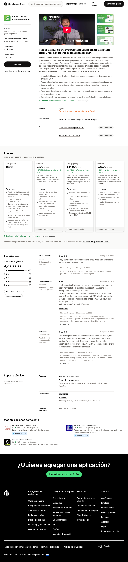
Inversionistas (107, 507)
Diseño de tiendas (36, 520)
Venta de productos (37, 510)
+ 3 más (105, 41)
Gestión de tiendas (37, 529)
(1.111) (10, 49)
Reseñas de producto (62, 507)
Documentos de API (86, 506)
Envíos (56, 529)
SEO (54, 524)
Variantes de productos (69, 135)
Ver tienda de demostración (17, 71)
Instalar (17, 64)
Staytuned (8, 57)
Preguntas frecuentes (68, 380)
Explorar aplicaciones (76, 4)
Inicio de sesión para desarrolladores (21, 547)
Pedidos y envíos (36, 515)
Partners (105, 517)
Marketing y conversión (39, 524)
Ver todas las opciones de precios (96, 242)
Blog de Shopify (84, 515)
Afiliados (105, 522)
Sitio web (63, 397)
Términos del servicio (50, 547)
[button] (33, 430)
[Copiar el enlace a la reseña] (53, 256)
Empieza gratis (114, 4)
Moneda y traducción (62, 534)
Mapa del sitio (10, 554)
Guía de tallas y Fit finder (22, 440)
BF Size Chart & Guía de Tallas (24, 425)
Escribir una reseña (14, 291)
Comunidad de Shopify (87, 510)
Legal (103, 526)
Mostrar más (63, 309)
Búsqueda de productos (39, 506)
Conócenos (106, 498)
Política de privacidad (69, 376)
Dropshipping (59, 498)
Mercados (57, 503)
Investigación (83, 520)
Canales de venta (36, 501)
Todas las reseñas (13, 296)
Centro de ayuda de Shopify (86, 499)
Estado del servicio (110, 531)
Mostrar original (84, 101)
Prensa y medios (108, 512)
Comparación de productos (71, 127)
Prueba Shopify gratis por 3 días (64, 474)
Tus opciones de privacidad (32, 554)
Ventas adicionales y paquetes (62, 513)
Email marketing (60, 520)
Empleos (105, 503)
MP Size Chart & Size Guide (85, 425)
